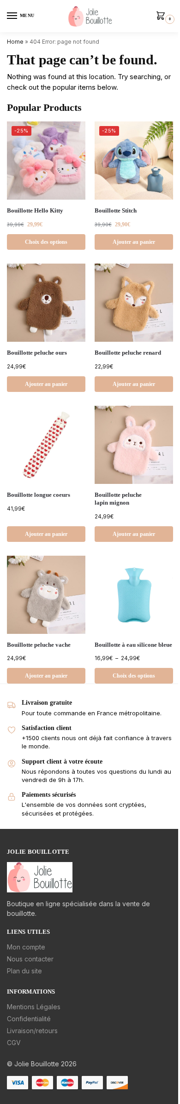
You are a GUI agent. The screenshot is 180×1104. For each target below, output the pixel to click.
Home (15, 41)
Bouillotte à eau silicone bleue (133, 644)
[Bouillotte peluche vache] (46, 595)
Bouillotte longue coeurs (38, 494)
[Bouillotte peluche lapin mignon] (134, 445)
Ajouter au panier (134, 242)
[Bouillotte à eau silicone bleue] (134, 595)
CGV (14, 1042)
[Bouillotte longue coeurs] (46, 445)
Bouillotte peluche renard (128, 352)
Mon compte (26, 947)
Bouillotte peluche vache (39, 644)
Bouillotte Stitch (116, 210)
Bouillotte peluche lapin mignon (118, 498)
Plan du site (24, 971)
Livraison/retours (32, 1031)
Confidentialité (29, 1019)
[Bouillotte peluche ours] (46, 303)
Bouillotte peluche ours (37, 352)
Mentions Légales (33, 1007)
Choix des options (46, 242)
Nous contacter (30, 959)
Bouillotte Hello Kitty (35, 210)
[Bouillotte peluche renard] (134, 303)
